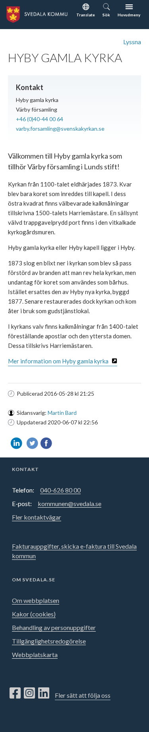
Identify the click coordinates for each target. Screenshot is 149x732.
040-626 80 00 (60, 490)
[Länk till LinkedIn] (44, 693)
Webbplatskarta (35, 654)
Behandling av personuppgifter (54, 627)
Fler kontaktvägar (36, 517)
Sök (106, 14)
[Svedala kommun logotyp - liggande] (36, 13)
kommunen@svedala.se (69, 503)
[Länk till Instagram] (29, 693)
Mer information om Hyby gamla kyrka (58, 361)
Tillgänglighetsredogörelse (49, 641)
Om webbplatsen (35, 600)
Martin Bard (62, 412)
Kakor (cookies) (34, 614)
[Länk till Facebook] (15, 693)
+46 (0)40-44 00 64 (39, 119)
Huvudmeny (129, 14)
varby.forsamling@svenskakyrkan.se (60, 128)
